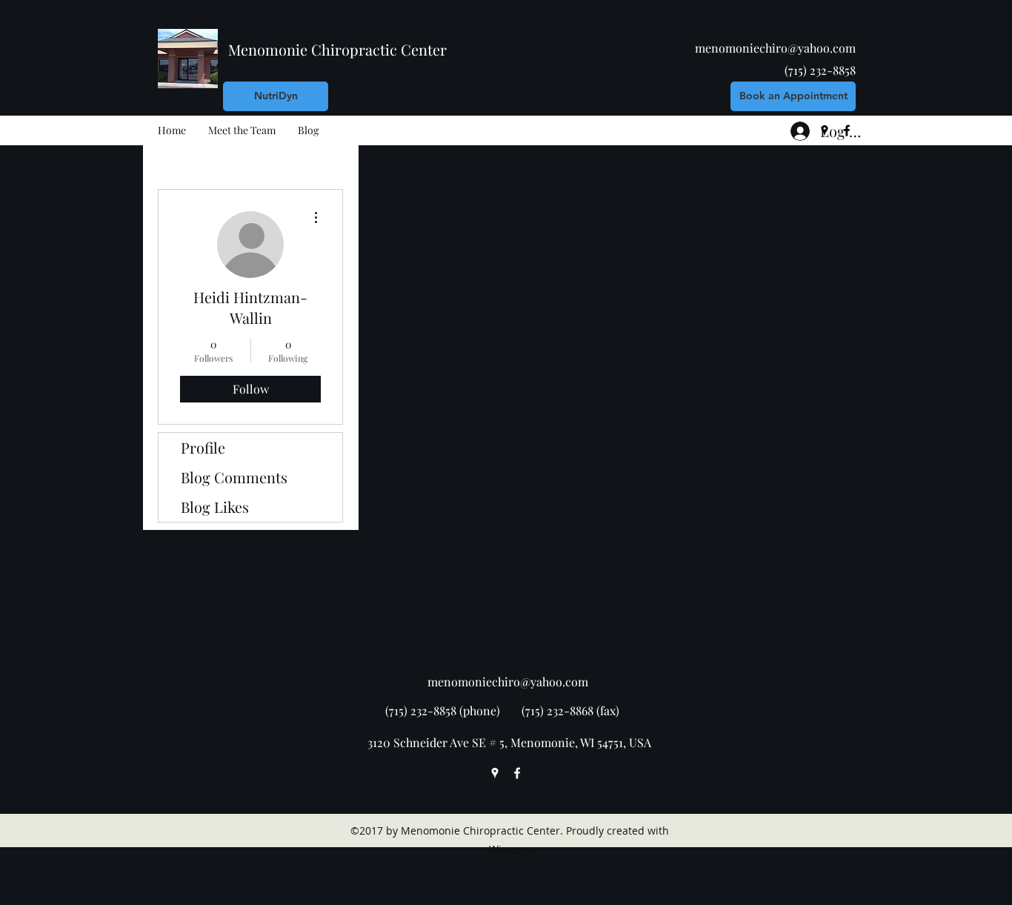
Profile (203, 447)
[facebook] (517, 773)
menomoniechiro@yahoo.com (775, 48)
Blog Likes (215, 507)
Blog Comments (234, 477)
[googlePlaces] (494, 773)
